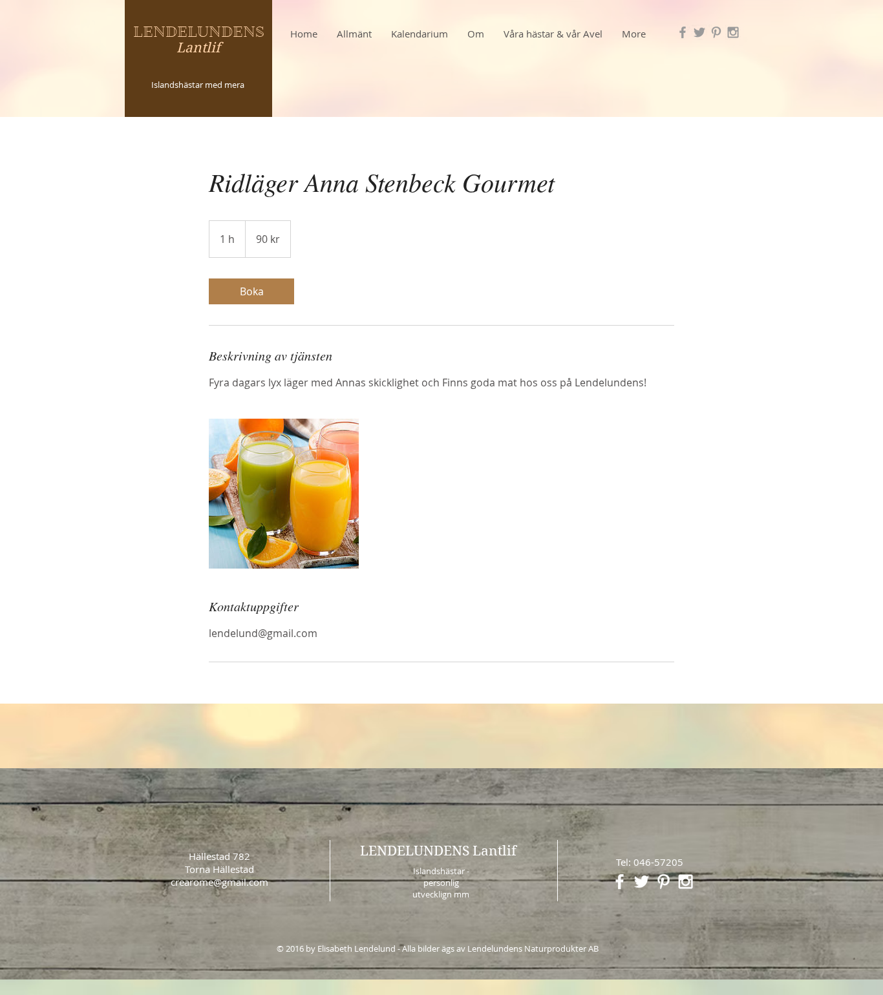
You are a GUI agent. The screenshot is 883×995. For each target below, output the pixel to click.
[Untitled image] (284, 494)
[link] (251, 291)
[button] (419, 33)
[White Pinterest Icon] (664, 882)
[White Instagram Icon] (686, 882)
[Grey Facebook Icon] (682, 32)
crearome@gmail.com (219, 881)
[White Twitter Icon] (642, 882)
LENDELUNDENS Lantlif (438, 851)
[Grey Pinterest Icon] (716, 32)
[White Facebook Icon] (620, 882)
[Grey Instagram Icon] (733, 32)
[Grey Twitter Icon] (699, 32)
